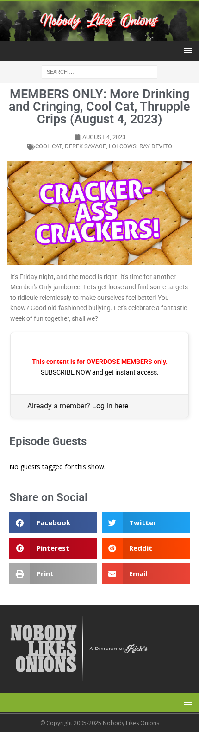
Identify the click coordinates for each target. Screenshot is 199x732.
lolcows (123, 146)
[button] (186, 50)
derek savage (85, 146)
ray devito (155, 146)
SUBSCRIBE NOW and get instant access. (100, 372)
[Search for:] (99, 71)
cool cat (48, 146)
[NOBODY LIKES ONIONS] (99, 35)
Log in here (110, 405)
